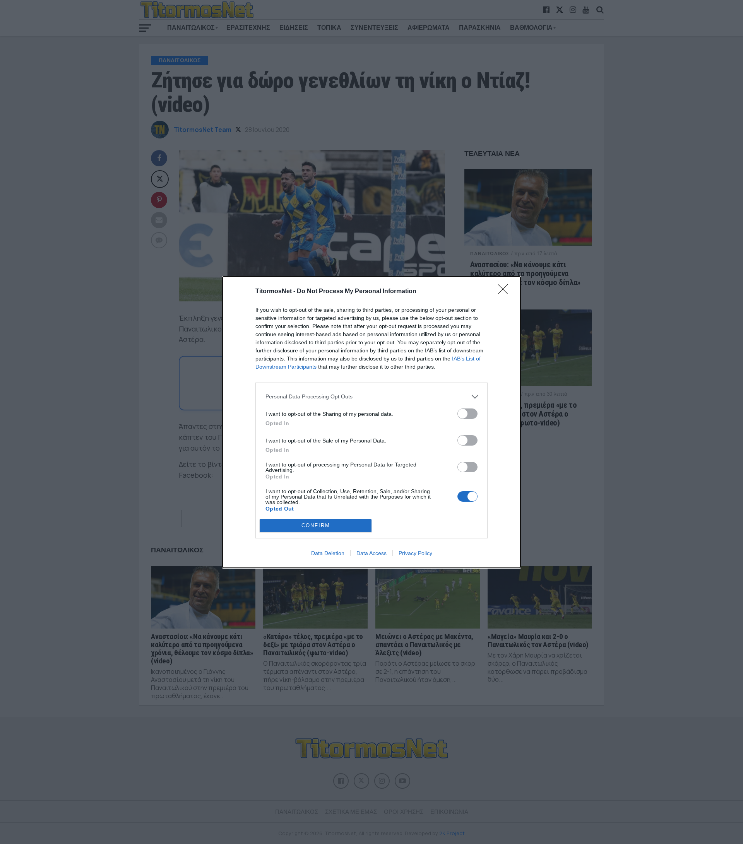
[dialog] (371, 422)
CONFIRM (315, 525)
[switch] (467, 413)
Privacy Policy (415, 553)
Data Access (371, 553)
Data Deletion (327, 553)
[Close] (505, 291)
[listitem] (371, 397)
